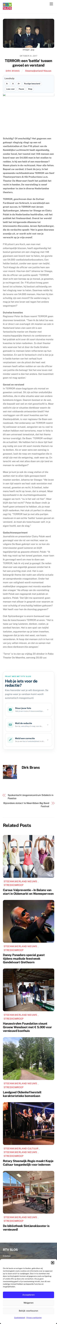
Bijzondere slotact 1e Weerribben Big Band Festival (26, 805)
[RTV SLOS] (7, 8)
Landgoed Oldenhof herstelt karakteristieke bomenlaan (22, 1094)
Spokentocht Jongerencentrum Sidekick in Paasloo (30, 797)
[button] (52, 1262)
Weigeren (28, 1302)
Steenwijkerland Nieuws (38, 70)
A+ (19, 84)
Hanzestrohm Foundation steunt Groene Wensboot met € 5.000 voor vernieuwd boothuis (27, 1027)
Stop (30, 89)
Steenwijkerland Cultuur (21, 1148)
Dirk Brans (13, 71)
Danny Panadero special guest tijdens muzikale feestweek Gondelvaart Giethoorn (24, 958)
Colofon (7, 1256)
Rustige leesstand (32, 84)
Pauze (21, 89)
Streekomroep (14, 885)
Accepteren (28, 1294)
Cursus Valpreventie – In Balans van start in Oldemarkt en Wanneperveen (28, 891)
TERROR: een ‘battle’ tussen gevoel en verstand (28, 63)
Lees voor (10, 89)
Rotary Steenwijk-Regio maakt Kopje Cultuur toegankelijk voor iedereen (28, 1162)
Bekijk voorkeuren (28, 1310)
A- (7, 84)
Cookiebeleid (19, 1318)
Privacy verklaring (34, 1318)
